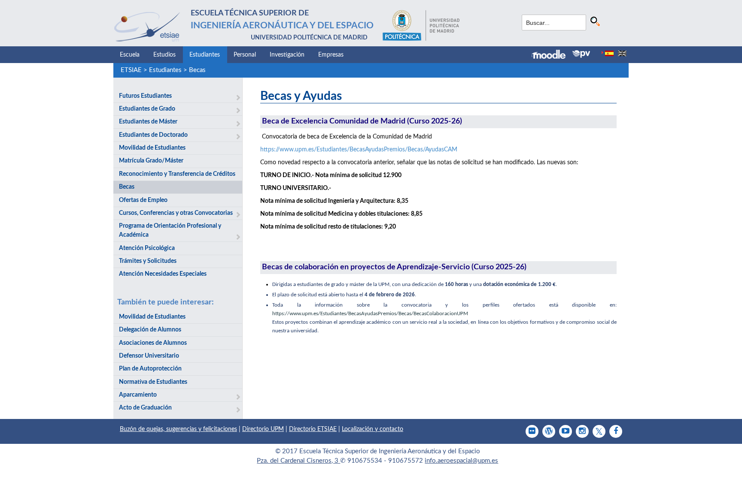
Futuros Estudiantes (145, 96)
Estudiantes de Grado (147, 109)
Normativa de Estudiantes (153, 382)
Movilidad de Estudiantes (152, 148)
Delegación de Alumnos (150, 330)
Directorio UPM (263, 429)
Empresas (331, 55)
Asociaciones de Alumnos (153, 343)
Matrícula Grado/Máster (151, 161)
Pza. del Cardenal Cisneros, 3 (298, 461)
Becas (197, 70)
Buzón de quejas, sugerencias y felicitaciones (178, 429)
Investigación (287, 55)
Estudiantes (204, 55)
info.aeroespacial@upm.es (461, 461)
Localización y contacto (372, 429)
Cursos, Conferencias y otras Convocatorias (176, 213)
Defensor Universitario (149, 356)
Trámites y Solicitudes (147, 261)
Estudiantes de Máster (148, 122)
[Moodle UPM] (552, 55)
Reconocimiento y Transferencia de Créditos (177, 174)
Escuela (130, 55)
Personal (245, 55)
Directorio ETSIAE (313, 429)
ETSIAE (131, 70)
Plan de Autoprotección (150, 369)
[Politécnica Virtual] (581, 54)
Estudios (164, 55)
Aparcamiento (138, 395)
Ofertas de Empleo (143, 200)
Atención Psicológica (147, 248)
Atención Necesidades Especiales (163, 274)
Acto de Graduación (145, 408)
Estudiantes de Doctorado (153, 135)
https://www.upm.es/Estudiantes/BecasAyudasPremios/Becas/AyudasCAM (358, 150)
